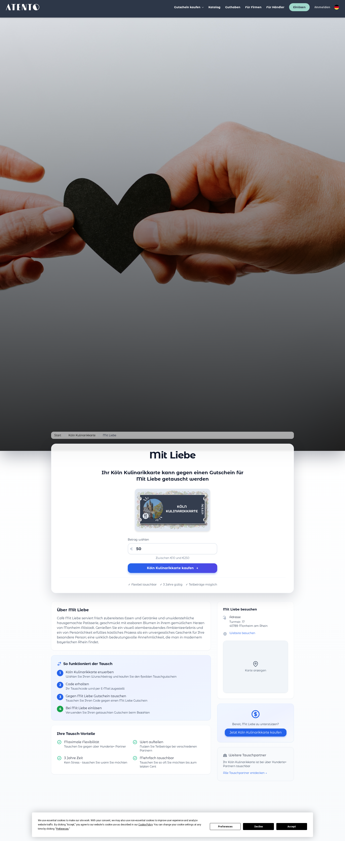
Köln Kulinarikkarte (81, 435)
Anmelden (322, 7)
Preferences (225, 826)
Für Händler (275, 7)
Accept (292, 826)
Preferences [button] (62, 828)
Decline (258, 826)
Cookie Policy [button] (145, 824)
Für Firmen (253, 7)
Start (57, 435)
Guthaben (232, 7)
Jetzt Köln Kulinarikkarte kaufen (256, 732)
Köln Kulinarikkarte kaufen (172, 568)
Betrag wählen (138, 540)
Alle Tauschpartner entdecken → (245, 773)
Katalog (214, 7)
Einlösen (299, 7)
